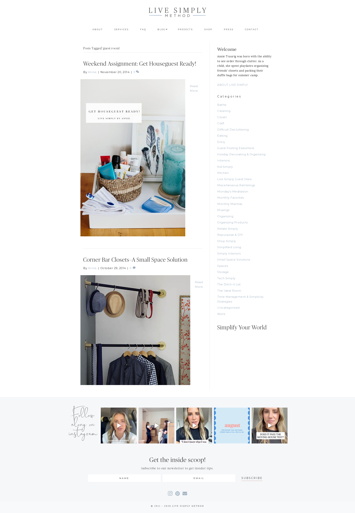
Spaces (222, 266)
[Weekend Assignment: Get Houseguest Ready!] (132, 157)
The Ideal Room (229, 290)
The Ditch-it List (229, 284)
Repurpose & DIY (230, 235)
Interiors (223, 160)
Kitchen (223, 173)
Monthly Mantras (229, 204)
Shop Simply (226, 241)
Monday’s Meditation (232, 191)
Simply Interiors (229, 253)
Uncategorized (228, 307)
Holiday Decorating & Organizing (241, 154)
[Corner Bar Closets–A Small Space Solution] (135, 330)
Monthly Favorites (230, 197)
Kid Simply (225, 166)
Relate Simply (227, 228)
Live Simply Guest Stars (234, 179)
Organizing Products (232, 222)
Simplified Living (229, 247)
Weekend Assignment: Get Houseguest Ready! (139, 64)
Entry (221, 142)
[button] (252, 478)
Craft (220, 123)
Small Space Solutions (233, 259)
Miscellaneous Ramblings (236, 185)
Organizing (225, 216)
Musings (223, 210)
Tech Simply (226, 278)
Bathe (221, 105)
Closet (222, 117)
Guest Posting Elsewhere (235, 148)
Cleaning (223, 111)
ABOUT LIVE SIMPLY (232, 85)
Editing (222, 135)
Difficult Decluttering (233, 129)
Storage (223, 272)
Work (221, 314)
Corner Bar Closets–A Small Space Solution (135, 260)
